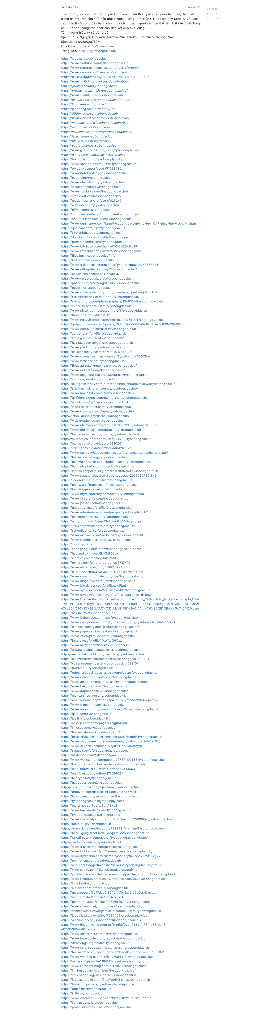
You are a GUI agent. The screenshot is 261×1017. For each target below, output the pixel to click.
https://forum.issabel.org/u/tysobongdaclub (94, 457)
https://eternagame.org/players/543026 (91, 443)
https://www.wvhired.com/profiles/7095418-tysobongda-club (107, 957)
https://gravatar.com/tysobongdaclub (89, 86)
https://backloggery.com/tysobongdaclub (92, 489)
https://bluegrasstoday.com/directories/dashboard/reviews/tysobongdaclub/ (119, 384)
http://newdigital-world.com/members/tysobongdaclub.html (106, 654)
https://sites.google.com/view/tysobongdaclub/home (101, 549)
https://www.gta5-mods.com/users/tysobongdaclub (100, 150)
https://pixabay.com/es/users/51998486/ (91, 168)
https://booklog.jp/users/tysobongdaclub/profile (97, 984)
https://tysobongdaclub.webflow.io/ (88, 109)
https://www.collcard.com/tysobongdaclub (93, 370)
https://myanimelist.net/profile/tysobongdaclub (96, 132)
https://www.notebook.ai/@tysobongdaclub (94, 173)
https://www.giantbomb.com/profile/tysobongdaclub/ (101, 847)
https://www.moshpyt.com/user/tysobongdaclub (97, 393)
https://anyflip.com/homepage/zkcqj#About (94, 723)
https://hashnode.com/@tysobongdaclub (91, 755)
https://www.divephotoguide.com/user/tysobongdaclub (102, 576)
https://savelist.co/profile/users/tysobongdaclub (97, 636)
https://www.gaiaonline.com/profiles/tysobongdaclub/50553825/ (110, 265)
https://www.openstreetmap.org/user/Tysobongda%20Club (105, 356)
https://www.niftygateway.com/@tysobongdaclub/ (99, 269)
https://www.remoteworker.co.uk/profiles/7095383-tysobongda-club (113, 879)
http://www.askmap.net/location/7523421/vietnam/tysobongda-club (112, 828)
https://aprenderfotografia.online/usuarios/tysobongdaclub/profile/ (111, 865)
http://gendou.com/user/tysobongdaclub (91, 842)
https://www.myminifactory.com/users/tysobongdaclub (102, 494)
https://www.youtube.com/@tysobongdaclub (95, 63)
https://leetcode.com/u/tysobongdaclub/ (91, 159)
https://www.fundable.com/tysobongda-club (94, 191)
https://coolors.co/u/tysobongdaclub (89, 145)
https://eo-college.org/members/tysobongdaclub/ (98, 975)
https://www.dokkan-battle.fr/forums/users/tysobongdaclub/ (106, 851)
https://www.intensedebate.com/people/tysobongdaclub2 (104, 512)
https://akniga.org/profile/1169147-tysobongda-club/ (101, 961)
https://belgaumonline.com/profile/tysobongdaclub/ (100, 434)
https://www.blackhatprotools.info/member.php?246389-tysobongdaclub (116, 819)
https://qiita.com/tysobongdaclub (86, 714)
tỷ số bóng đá (85, 14)
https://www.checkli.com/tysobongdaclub (92, 182)
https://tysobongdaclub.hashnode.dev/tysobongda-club (103, 764)
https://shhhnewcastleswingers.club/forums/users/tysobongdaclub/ (111, 911)
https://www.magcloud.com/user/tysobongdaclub (98, 581)
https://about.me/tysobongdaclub (86, 127)
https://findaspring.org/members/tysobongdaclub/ (99, 365)
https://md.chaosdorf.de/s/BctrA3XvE (89, 805)
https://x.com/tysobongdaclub (84, 58)
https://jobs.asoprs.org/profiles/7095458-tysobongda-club (105, 979)
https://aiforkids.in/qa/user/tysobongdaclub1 (94, 402)
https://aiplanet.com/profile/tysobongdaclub (94, 888)
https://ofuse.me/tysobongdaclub (86, 989)
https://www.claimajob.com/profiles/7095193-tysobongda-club (108, 425)
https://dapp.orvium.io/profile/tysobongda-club (97, 507)
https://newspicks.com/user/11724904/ (90, 274)
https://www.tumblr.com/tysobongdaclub (92, 95)
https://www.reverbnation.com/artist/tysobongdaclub (101, 251)
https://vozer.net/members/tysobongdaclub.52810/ (99, 663)
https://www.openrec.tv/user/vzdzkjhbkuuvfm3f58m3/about (106, 998)
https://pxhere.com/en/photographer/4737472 (95, 562)
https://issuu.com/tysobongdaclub (87, 136)
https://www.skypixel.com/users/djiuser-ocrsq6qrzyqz (102, 746)
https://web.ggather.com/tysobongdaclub (92, 420)
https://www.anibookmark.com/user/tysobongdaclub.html (104, 682)
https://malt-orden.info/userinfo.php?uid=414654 (98, 769)
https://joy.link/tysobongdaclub (84, 718)
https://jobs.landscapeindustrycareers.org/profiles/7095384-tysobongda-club (120, 874)
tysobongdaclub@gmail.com (92, 46)
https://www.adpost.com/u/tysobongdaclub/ (94, 691)
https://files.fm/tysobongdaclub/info (88, 255)
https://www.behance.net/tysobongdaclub (92, 361)
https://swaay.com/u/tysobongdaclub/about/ (94, 750)
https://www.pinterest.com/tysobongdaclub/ (100, 68)
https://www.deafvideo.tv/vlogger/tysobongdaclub (99, 677)
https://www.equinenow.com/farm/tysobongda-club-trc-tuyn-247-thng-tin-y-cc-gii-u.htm (128, 223)
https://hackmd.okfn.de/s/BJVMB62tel (89, 553)
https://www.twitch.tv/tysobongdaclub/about (95, 81)
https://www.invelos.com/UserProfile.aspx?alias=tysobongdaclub (110, 709)
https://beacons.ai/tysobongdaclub (87, 260)
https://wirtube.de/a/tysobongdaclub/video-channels (101, 920)
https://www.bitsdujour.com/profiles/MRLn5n (95, 585)
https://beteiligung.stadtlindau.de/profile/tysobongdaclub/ (105, 833)
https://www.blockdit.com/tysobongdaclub (93, 705)
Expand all (212, 8)
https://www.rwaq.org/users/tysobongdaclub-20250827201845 (109, 475)
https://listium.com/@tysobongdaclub (89, 1002)
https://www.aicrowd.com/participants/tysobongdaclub (103, 535)
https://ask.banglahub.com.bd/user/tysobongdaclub (100, 650)
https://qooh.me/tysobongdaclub (86, 287)
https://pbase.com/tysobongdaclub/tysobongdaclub (100, 283)
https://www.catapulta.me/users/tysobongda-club (98, 329)
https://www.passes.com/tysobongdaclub (92, 503)
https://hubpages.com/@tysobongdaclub (92, 782)
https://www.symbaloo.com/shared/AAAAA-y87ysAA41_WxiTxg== (111, 856)
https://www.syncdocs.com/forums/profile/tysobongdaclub (105, 590)
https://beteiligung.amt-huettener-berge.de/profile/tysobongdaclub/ (112, 737)
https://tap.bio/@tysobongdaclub (86, 824)
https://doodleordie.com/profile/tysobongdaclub (97, 237)
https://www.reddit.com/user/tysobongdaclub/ (96, 72)
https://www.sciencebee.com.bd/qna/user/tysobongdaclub (105, 947)
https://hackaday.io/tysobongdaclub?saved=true (97, 466)
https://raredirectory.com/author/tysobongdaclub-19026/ (104, 837)
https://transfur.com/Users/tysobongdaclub (93, 242)
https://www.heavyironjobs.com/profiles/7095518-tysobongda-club (112, 320)
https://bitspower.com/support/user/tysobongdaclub (100, 796)
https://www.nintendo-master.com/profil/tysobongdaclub (104, 310)
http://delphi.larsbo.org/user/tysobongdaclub (95, 416)
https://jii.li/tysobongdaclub (82, 993)
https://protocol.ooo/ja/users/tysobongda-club (96, 1007)
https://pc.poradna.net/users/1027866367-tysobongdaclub (105, 902)
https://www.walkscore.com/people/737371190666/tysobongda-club (113, 760)
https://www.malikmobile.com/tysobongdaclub (96, 810)
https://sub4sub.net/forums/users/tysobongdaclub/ (99, 388)
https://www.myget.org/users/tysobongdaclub (96, 645)
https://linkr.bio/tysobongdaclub (85, 883)
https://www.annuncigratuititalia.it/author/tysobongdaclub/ (105, 375)
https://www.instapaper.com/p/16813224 (91, 567)
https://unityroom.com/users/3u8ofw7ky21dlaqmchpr (101, 521)
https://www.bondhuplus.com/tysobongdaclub (96, 540)
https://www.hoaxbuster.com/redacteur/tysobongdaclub (103, 938)
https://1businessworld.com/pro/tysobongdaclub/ (98, 526)
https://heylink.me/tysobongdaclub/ (88, 613)
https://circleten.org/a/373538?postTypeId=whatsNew (102, 572)
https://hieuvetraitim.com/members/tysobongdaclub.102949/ (107, 659)
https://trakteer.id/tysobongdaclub (87, 668)
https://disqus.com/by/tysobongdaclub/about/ (96, 100)
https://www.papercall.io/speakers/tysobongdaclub (99, 631)
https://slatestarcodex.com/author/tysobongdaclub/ (100, 297)
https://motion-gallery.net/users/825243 (91, 200)
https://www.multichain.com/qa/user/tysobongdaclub (101, 430)
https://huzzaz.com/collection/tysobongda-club (97, 342)
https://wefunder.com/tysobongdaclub (90, 205)
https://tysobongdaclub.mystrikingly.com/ (92, 801)
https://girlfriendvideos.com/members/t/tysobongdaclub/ (104, 397)
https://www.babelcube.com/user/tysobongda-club (99, 617)
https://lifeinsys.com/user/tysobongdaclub (93, 338)
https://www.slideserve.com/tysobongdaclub (94, 498)
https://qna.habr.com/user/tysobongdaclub (93, 228)
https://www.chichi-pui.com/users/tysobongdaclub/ (100, 934)
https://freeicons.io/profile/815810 (87, 315)
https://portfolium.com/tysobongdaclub (91, 860)
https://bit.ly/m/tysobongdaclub (85, 141)
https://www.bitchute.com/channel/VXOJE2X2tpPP (99, 246)
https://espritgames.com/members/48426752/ (96, 448)
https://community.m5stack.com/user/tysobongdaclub (102, 214)
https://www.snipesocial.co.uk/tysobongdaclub (96, 278)
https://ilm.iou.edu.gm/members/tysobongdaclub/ (98, 970)
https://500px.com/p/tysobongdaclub (89, 113)
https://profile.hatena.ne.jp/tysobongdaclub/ (94, 90)
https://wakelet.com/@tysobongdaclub (90, 187)
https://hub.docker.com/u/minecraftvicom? (93, 155)
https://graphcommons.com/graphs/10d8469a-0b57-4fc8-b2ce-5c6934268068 (121, 324)
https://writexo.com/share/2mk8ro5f (88, 558)
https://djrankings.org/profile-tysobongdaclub (95, 943)
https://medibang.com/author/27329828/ (92, 773)
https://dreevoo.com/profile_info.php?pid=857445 (99, 792)
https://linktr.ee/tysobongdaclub (85, 104)
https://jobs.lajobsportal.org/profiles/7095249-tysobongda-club (109, 471)
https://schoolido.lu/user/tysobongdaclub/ (92, 530)
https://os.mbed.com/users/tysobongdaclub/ (94, 517)
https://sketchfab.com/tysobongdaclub (90, 232)
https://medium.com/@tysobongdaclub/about (95, 122)
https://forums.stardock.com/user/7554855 (93, 732)
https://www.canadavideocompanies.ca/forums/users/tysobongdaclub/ (114, 452)
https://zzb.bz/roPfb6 (77, 544)
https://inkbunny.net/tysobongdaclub (89, 379)
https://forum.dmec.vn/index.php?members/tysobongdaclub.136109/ (112, 952)
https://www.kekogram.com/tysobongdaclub (94, 686)
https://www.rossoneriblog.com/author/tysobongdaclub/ (103, 966)
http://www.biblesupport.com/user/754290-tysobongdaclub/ (107, 439)
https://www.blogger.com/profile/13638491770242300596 (105, 77)
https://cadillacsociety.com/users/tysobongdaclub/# (100, 627)
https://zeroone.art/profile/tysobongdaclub (93, 333)
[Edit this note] (198, 6)
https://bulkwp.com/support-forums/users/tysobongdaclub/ (106, 462)
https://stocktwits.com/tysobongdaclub (91, 196)
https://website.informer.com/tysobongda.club (96, 407)
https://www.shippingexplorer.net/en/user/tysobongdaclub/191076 (111, 741)
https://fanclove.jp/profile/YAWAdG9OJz (91, 640)
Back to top (212, 13)
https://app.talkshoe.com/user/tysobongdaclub (96, 219)
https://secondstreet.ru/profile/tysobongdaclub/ (97, 480)
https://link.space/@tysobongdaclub (88, 727)
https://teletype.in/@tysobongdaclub (88, 778)
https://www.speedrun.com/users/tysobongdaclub (98, 164)
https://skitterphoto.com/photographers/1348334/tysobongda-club (112, 301)
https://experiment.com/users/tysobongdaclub (96, 306)
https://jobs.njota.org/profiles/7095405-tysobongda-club (104, 915)
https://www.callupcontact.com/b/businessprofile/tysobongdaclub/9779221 (118, 622)
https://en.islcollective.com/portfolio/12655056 (97, 352)
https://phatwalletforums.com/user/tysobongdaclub (100, 485)
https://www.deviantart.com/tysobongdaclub (95, 118)
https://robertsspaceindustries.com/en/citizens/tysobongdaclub (109, 672)
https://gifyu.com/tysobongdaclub (87, 210)
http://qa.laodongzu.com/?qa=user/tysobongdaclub (100, 787)
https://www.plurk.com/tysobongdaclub (91, 347)
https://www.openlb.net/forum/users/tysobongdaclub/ (102, 906)
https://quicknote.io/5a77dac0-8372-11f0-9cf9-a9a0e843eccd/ (108, 892)
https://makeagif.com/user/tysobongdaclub (93, 695)
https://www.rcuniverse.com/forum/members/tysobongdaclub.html (111, 292)
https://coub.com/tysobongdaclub (87, 177)
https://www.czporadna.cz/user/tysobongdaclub (97, 411)
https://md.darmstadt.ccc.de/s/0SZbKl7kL (92, 897)
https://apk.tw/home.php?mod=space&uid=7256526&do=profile (109, 700)
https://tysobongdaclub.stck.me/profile (90, 815)
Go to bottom (213, 18)
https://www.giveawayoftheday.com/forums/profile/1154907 (106, 595)
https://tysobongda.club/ (97, 51)
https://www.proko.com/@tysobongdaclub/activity (99, 869)
